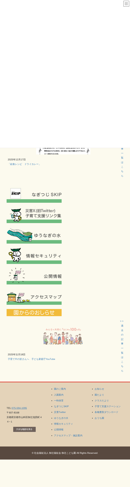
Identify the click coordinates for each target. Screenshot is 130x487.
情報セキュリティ (63, 423)
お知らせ (99, 388)
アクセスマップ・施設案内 (68, 435)
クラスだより (102, 400)
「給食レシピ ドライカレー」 (24, 164)
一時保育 (58, 400)
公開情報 (58, 429)
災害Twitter (60, 412)
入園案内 (58, 394)
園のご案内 (60, 388)
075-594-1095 (19, 408)
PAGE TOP (124, 469)
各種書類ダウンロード (106, 412)
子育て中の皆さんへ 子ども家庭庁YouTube (31, 359)
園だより (99, 394)
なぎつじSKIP (61, 406)
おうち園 (99, 418)
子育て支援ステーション (108, 406)
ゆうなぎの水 (61, 418)
